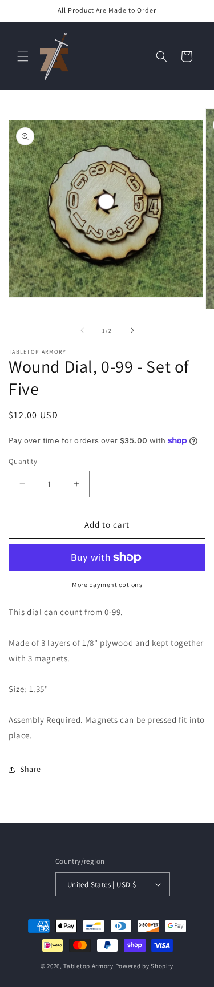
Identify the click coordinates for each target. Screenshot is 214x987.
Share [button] (30, 769)
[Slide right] (132, 330)
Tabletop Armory (88, 966)
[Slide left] (82, 330)
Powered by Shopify (144, 966)
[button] (22, 56)
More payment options (107, 584)
